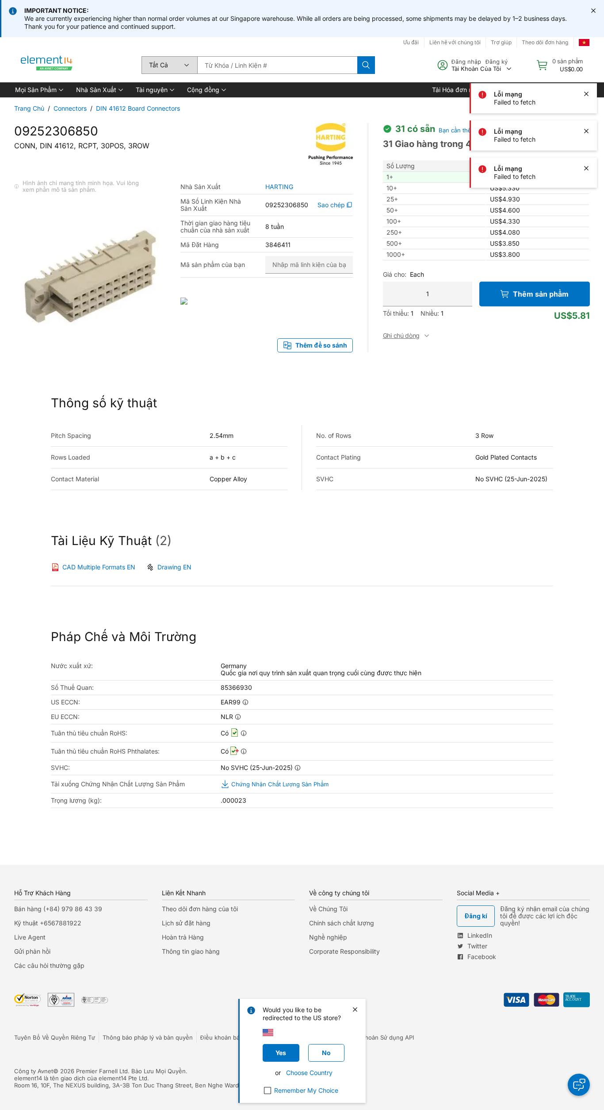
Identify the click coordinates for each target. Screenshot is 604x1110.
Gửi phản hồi (32, 951)
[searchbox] (277, 65)
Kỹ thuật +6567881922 (47, 923)
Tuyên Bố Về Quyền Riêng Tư (54, 1037)
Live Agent (30, 937)
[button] (38, 89)
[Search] (366, 65)
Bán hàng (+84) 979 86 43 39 (58, 909)
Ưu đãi (411, 42)
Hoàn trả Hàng (183, 937)
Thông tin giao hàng (191, 951)
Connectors (70, 108)
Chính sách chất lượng (341, 923)
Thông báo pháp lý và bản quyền (148, 1037)
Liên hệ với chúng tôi (455, 42)
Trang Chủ (29, 108)
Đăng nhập (466, 61)
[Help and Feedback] (579, 1085)
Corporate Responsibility (344, 951)
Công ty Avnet (33, 1071)
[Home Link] (47, 65)
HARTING (279, 186)
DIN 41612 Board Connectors (138, 108)
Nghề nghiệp (328, 937)
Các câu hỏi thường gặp (49, 965)
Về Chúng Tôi (328, 909)
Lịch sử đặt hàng (186, 923)
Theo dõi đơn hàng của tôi (200, 909)
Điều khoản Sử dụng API (381, 1037)
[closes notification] (593, 10)
